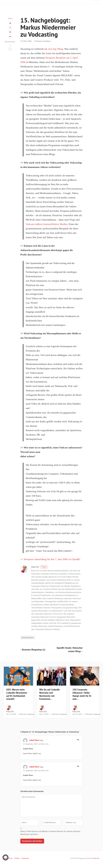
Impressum (25, 858)
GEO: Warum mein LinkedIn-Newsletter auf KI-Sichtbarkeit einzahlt (16, 694)
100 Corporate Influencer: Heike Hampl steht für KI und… (81, 694)
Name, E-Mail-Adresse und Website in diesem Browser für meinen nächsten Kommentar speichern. (50, 832)
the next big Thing (53, 49)
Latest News (34, 740)
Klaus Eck (39, 567)
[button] (5, 857)
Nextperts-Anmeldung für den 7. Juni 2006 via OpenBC (52, 559)
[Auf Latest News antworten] (78, 740)
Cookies (16, 858)
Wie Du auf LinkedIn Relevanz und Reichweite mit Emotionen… (49, 694)
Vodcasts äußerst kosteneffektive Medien (47, 224)
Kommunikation (28, 637)
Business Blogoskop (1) (33, 649)
